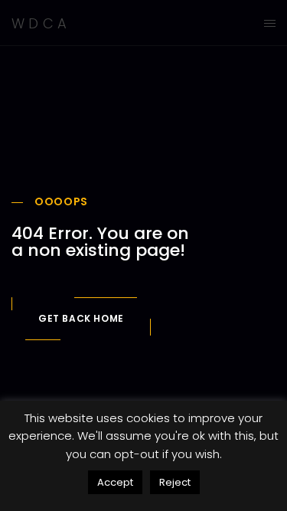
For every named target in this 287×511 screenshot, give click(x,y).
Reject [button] (175, 482)
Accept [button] (115, 482)
